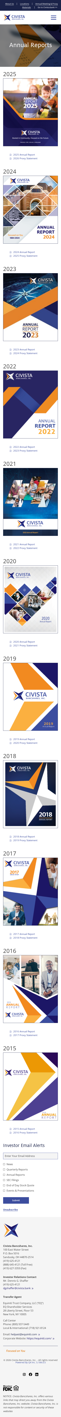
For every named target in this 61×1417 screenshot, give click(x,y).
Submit (16, 1200)
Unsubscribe (10, 1209)
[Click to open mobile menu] (53, 18)
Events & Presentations (20, 1190)
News (10, 1164)
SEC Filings (13, 1180)
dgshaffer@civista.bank (17, 1288)
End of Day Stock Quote (20, 1185)
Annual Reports (16, 1174)
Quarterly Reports (17, 1169)
